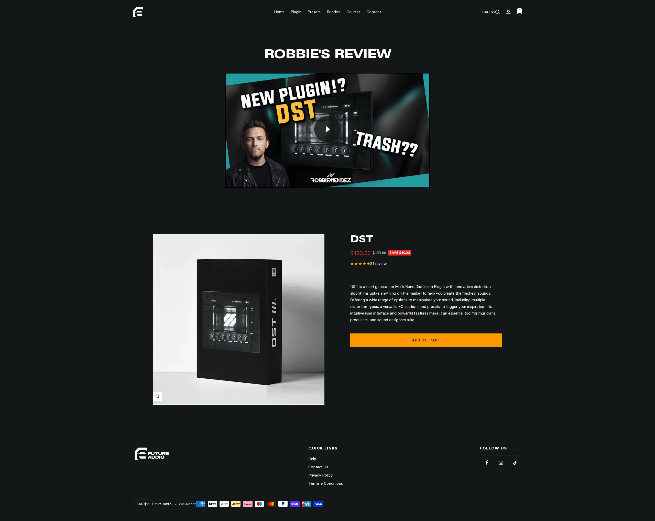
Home (279, 12)
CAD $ (487, 12)
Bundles (334, 12)
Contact (374, 12)
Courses (354, 12)
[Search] (497, 12)
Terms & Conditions (325, 483)
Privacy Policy (320, 475)
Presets (314, 12)
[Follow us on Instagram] (501, 463)
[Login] (508, 12)
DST (361, 239)
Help (312, 459)
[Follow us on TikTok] (515, 463)
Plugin (296, 12)
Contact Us (318, 467)
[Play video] (327, 129)
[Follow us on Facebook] (487, 463)
